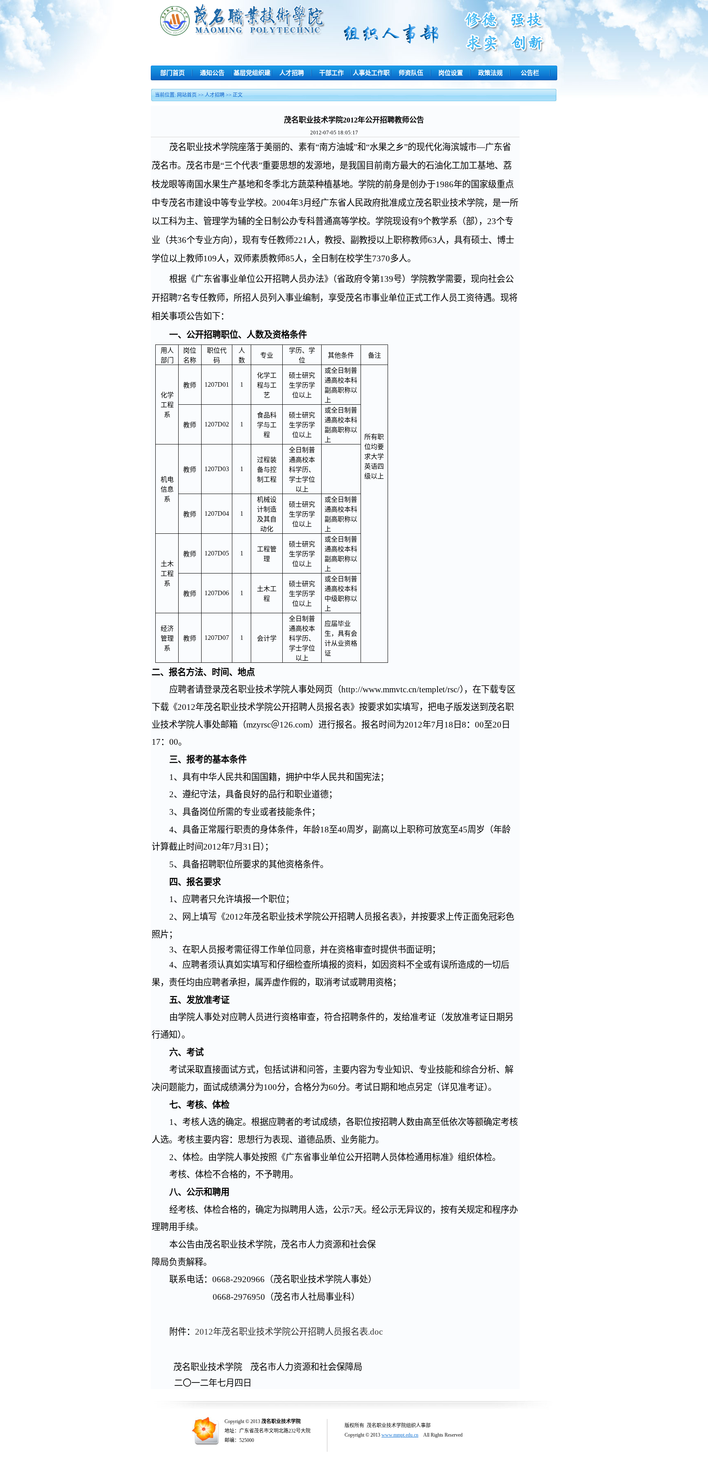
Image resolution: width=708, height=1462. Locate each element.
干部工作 (331, 72)
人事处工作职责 (371, 74)
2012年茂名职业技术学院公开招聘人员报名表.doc (289, 1332)
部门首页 (172, 72)
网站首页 (187, 95)
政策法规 (490, 72)
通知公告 (212, 72)
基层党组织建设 (252, 74)
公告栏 (530, 72)
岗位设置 (450, 72)
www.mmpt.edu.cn (399, 1435)
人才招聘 (291, 72)
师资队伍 (411, 72)
